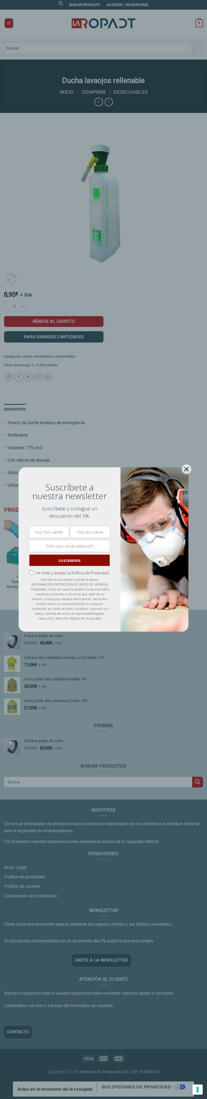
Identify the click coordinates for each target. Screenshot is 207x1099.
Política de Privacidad (84, 618)
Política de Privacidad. (90, 572)
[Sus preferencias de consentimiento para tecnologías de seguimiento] (197, 1089)
